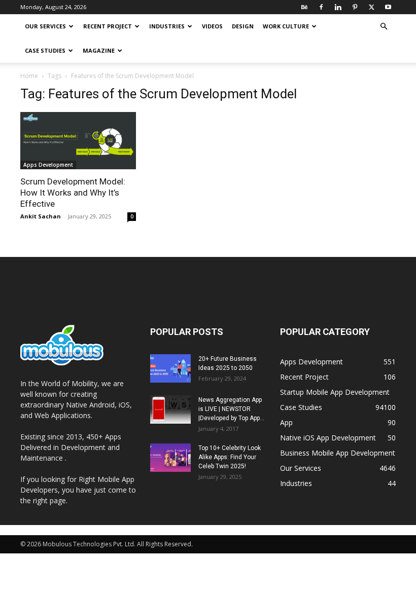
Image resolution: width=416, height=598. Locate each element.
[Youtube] (388, 7)
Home (29, 75)
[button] (383, 26)
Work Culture (286, 26)
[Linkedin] (337, 7)
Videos (212, 26)
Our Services (45, 26)
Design (243, 26)
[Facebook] (321, 7)
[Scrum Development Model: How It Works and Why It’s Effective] (78, 140)
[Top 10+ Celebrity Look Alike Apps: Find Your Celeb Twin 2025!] (170, 457)
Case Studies (45, 50)
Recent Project (107, 26)
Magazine (99, 50)
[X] (371, 7)
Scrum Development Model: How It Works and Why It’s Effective (72, 192)
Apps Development (48, 164)
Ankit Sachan (40, 216)
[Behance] (304, 7)
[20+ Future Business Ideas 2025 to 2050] (170, 368)
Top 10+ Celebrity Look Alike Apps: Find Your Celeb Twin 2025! (229, 457)
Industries (167, 26)
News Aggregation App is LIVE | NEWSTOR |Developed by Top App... (231, 409)
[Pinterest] (354, 7)
